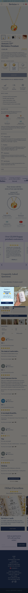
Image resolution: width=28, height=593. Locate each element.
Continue (7, 302)
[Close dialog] (26, 288)
